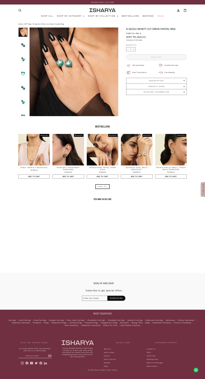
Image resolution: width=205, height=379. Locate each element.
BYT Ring (28, 24)
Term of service (110, 359)
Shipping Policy (152, 359)
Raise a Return (152, 366)
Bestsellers (130, 16)
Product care (156, 86)
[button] (203, 189)
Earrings (12, 320)
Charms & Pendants (182, 323)
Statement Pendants (161, 323)
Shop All (47, 16)
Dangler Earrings (56, 320)
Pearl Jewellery (72, 325)
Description (156, 81)
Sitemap (107, 363)
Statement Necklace (21, 323)
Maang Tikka (137, 323)
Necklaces (170, 320)
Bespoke (148, 16)
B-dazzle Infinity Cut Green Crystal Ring (48, 24)
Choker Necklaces (186, 320)
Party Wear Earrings (75, 320)
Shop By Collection (102, 16)
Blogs (106, 366)
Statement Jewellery (90, 325)
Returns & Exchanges (155, 363)
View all (102, 186)
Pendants (37, 323)
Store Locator (109, 352)
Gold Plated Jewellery (130, 325)
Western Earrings (135, 320)
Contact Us (151, 349)
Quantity (131, 45)
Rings (46, 323)
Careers (107, 356)
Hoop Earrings (40, 320)
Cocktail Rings (75, 323)
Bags (147, 323)
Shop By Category (69, 16)
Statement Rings (59, 323)
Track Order (151, 356)
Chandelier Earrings (96, 320)
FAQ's (149, 352)
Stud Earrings (25, 320)
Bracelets (124, 323)
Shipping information (156, 92)
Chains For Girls (110, 325)
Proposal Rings (91, 323)
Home (20, 24)
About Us (107, 349)
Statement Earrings (154, 320)
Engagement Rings (109, 323)
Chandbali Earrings (116, 320)
